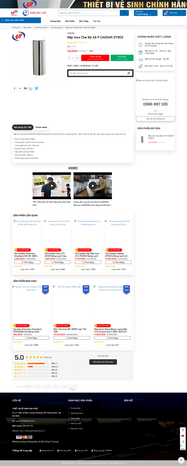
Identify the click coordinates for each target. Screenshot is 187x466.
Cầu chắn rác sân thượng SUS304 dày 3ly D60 (112, 330)
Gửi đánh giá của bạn (103, 362)
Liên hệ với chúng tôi (155, 118)
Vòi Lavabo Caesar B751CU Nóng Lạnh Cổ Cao (116, 254)
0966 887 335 (155, 104)
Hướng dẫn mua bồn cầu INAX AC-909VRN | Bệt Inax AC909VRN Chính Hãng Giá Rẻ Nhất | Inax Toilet (92, 204)
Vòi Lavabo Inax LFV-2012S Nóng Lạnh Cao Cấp (55, 254)
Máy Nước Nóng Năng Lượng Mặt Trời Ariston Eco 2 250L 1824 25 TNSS (71, 330)
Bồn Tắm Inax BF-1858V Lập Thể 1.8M (30, 330)
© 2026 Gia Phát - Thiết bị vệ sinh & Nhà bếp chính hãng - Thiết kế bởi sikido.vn (93, 463)
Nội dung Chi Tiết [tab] (23, 127)
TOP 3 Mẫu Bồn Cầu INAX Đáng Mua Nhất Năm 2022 (52, 203)
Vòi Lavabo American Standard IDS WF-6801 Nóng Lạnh (25, 254)
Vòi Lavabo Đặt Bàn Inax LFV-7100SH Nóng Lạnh (87, 254)
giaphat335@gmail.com (25, 421)
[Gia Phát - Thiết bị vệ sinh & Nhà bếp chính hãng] (14, 13)
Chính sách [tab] (41, 127)
